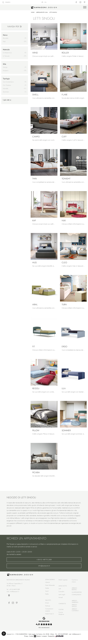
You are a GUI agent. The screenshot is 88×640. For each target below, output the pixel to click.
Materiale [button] (6, 50)
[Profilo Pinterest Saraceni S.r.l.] (85, 2)
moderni (5, 71)
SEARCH (7, 2)
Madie (47, 588)
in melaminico (7, 53)
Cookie (31, 636)
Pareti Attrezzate (50, 585)
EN (45, 2)
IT (42, 2)
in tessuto (6, 56)
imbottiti (5, 89)
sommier (6, 92)
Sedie (47, 594)
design (5, 67)
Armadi (61, 597)
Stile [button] (4, 64)
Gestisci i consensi (42, 636)
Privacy (26, 636)
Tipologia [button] (6, 79)
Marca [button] (5, 35)
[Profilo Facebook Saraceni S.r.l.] (76, 2)
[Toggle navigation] (84, 7)
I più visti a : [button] (7, 100)
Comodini (61, 592)
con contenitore (8, 82)
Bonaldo (5, 38)
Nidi (4, 42)
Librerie (47, 582)
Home (32, 12)
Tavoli (47, 591)
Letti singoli (53, 12)
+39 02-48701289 (44, 559)
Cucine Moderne (61, 613)
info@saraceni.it (44, 566)
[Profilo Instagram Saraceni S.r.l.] (81, 2)
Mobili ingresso (63, 580)
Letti (60, 589)
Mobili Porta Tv (49, 614)
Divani (47, 603)
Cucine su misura (75, 581)
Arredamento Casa (42, 12)
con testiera (7, 85)
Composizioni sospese (49, 610)
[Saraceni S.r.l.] (44, 7)
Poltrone (47, 606)
